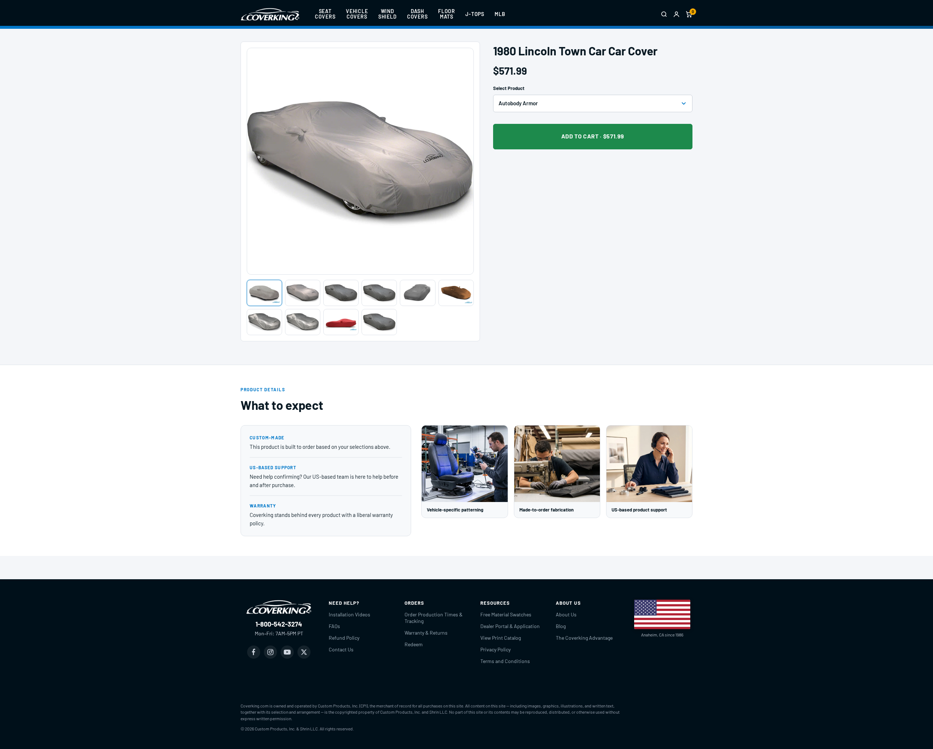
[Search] (664, 14)
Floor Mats (446, 14)
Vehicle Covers (357, 14)
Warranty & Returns (426, 633)
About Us (566, 614)
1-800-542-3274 (278, 624)
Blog (561, 626)
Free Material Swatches (505, 614)
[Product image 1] (264, 293)
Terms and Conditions (505, 661)
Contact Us (341, 649)
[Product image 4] (379, 293)
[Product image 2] (302, 293)
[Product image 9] (341, 322)
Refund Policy (344, 638)
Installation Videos (349, 614)
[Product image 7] (264, 322)
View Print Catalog (500, 638)
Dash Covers (417, 14)
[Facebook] (253, 652)
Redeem (414, 644)
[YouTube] (287, 652)
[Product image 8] (302, 322)
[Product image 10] (379, 322)
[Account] (676, 14)
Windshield (387, 14)
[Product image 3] (341, 293)
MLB (500, 14)
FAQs (334, 626)
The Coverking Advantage (584, 638)
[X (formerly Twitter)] (304, 652)
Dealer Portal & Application (510, 626)
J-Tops (474, 14)
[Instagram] (270, 652)
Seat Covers (325, 14)
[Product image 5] (417, 293)
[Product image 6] (456, 293)
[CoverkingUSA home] (270, 14)
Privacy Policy (495, 649)
